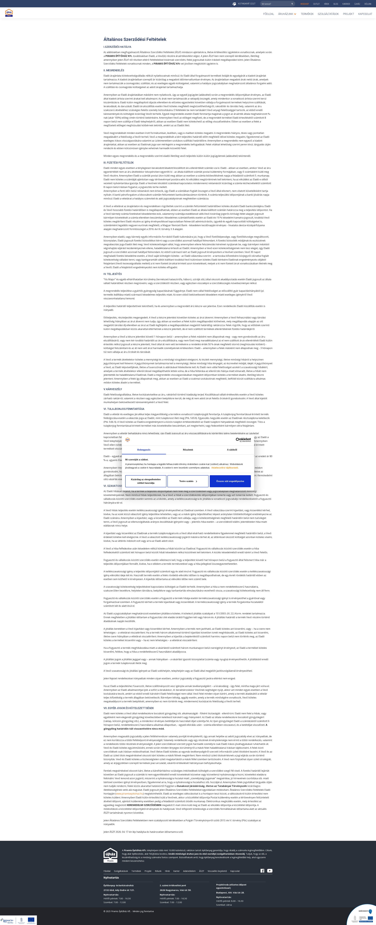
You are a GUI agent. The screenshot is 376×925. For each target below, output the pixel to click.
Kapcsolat (365, 13)
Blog (336, 4)
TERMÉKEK (307, 13)
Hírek (326, 4)
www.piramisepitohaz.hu (129, 793)
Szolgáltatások (328, 13)
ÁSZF (201, 871)
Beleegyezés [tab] (143, 449)
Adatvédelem (189, 871)
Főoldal (268, 13)
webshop (305, 4)
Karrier (176, 871)
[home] (9, 13)
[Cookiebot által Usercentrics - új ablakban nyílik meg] (238, 440)
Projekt (348, 13)
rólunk (368, 4)
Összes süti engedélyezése (230, 481)
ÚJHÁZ (357, 4)
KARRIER (346, 4)
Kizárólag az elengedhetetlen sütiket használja (146, 481)
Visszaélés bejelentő (217, 871)
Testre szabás (186, 481)
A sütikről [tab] (232, 449)
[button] (287, 14)
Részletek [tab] (188, 449)
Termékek (136, 871)
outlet (316, 4)
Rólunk (158, 871)
